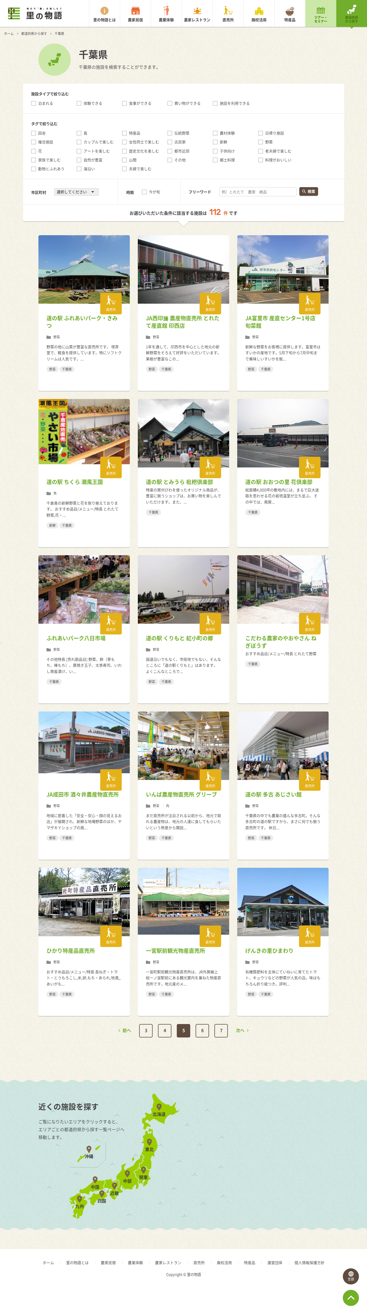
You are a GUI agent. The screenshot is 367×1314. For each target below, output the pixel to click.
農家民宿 (135, 19)
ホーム (9, 33)
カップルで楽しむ (99, 141)
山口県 (251, 1159)
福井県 (297, 1144)
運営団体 (274, 1262)
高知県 (251, 1188)
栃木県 (297, 1130)
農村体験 (227, 133)
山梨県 (251, 1159)
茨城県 (251, 1130)
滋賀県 (251, 1130)
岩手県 (251, 1144)
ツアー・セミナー (320, 19)
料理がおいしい (278, 159)
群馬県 (251, 1144)
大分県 (251, 1159)
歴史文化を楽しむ (144, 151)
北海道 (251, 1130)
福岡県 (251, 1130)
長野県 (297, 1159)
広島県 (297, 1144)
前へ (127, 1030)
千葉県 (251, 1159)
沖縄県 (297, 1173)
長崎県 (251, 1144)
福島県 (251, 1173)
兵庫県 (297, 1144)
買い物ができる (187, 103)
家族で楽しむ (49, 159)
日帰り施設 (274, 133)
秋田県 (251, 1159)
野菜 (269, 141)
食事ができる (140, 103)
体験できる (93, 103)
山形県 (297, 1159)
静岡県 (297, 1173)
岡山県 (251, 1144)
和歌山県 (299, 1159)
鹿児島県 (253, 1173)
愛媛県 (297, 1173)
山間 (132, 159)
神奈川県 (253, 1173)
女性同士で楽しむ (144, 141)
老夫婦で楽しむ (278, 151)
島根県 (297, 1130)
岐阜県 (251, 1173)
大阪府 (251, 1144)
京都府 (297, 1130)
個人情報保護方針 (309, 1262)
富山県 (297, 1130)
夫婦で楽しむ (140, 168)
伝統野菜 (181, 133)
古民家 (180, 141)
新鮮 (223, 141)
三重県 (297, 1188)
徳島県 (297, 1159)
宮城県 (297, 1144)
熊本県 (297, 1144)
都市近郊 (181, 151)
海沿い (89, 168)
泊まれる (45, 103)
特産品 (290, 19)
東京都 (297, 1159)
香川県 (251, 1173)
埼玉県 (297, 1144)
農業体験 (166, 19)
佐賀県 (297, 1130)
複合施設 (45, 141)
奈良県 (251, 1159)
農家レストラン (197, 19)
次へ (240, 1030)
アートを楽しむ (97, 151)
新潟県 (251, 1130)
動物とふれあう (51, 168)
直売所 (228, 19)
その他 (180, 159)
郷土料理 (227, 159)
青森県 (297, 1130)
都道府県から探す (351, 19)
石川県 (251, 1144)
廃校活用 (259, 19)
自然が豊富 (93, 159)
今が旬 (154, 191)
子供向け (227, 151)
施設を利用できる (235, 103)
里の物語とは (104, 19)
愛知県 (251, 1188)
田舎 (42, 133)
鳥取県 (251, 1130)
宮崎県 (297, 1159)
